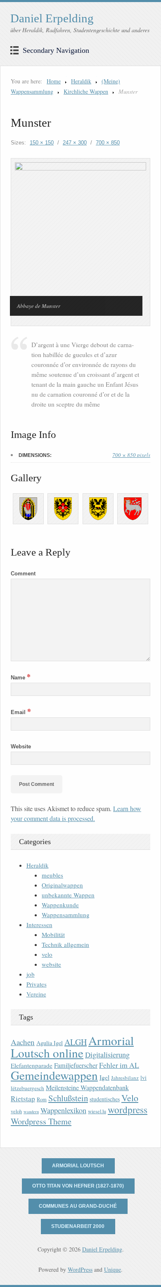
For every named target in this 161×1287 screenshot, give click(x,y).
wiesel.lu (97, 1111)
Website (21, 746)
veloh (16, 1111)
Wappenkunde (60, 905)
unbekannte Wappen (68, 895)
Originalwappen (62, 885)
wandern (31, 1111)
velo (47, 954)
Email (21, 712)
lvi (143, 1077)
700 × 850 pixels (131, 455)
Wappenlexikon (63, 1110)
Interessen (39, 924)
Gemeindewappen (54, 1075)
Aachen (23, 1042)
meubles (52, 875)
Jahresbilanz (125, 1077)
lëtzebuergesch (27, 1088)
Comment (23, 573)
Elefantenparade (31, 1065)
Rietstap (23, 1098)
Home (54, 81)
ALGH (75, 1042)
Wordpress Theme (41, 1121)
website (51, 964)
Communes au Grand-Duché (78, 1206)
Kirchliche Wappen (86, 91)
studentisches (105, 1099)
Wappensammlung (66, 915)
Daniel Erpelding (52, 18)
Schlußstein (68, 1098)
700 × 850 (108, 143)
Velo (129, 1098)
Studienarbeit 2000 (77, 1226)
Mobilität (53, 934)
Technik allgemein (65, 944)
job (30, 974)
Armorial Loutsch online (72, 1046)
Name (21, 677)
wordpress (127, 1109)
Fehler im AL (119, 1065)
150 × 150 (42, 143)
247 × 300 (75, 143)
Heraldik (81, 81)
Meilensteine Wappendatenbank (87, 1087)
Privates (36, 984)
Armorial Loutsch (78, 1166)
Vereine (36, 994)
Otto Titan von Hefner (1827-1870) (78, 1186)
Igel (104, 1077)
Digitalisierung (107, 1055)
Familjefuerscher (75, 1065)
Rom (42, 1099)
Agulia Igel (49, 1043)
